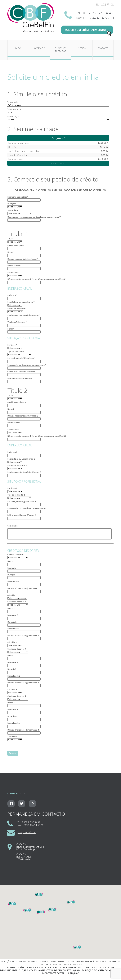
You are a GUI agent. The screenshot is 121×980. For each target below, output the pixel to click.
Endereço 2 (12, 452)
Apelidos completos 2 (16, 402)
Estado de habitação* (16, 308)
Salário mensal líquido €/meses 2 (21, 515)
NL (112, 4)
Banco (10, 561)
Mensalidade (13, 581)
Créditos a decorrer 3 (16, 649)
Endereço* (12, 295)
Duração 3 (11, 669)
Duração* (11, 203)
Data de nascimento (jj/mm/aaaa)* (22, 259)
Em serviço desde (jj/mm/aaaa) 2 (21, 501)
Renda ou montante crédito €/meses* (23, 315)
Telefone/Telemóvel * (17, 322)
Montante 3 (12, 662)
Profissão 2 (12, 488)
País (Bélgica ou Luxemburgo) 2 (21, 459)
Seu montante (14, 109)
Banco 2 (10, 608)
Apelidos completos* (16, 245)
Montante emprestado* (17, 197)
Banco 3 (10, 655)
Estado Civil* (13, 272)
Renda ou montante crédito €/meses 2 (24, 472)
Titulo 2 (10, 395)
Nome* (10, 252)
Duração (11, 575)
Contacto (103, 48)
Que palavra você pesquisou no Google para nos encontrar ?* (34, 217)
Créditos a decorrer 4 (16, 696)
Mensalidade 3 (13, 676)
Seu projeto (12, 102)
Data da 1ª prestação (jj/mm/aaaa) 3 (23, 682)
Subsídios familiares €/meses (19, 378)
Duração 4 (11, 716)
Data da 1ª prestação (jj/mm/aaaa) (22, 588)
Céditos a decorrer (15, 554)
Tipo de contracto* (15, 351)
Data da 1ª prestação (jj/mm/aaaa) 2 (23, 635)
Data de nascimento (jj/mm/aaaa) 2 (22, 416)
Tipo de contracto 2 (16, 495)
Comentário (12, 526)
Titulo (10, 239)
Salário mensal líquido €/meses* (21, 372)
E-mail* (10, 329)
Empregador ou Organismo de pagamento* (26, 365)
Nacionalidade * (14, 265)
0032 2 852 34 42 (98, 12)
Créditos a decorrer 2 (16, 602)
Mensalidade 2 (13, 628)
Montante (11, 568)
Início (18, 48)
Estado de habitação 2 (17, 465)
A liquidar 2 (12, 642)
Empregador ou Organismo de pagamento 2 (26, 508)
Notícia (82, 48)
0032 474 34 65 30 (98, 17)
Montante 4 (12, 709)
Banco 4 (10, 702)
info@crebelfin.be (27, 832)
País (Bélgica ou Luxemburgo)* (21, 302)
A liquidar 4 (12, 736)
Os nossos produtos (60, 50)
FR (97, 4)
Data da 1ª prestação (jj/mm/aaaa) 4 (23, 730)
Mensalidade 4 (13, 723)
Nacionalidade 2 (14, 422)
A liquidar (11, 595)
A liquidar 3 (12, 689)
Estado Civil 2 (13, 429)
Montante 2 (12, 615)
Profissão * (12, 345)
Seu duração (13, 116)
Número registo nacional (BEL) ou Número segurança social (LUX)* (36, 279)
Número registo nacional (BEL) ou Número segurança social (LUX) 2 (36, 436)
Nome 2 (10, 409)
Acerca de (39, 48)
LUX (102, 4)
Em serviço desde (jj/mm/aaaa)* (21, 358)
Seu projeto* (13, 210)
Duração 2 (11, 622)
